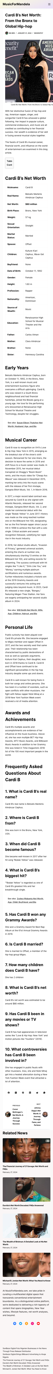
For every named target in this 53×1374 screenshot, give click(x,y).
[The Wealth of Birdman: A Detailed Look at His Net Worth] (26, 1226)
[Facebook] (8, 1093)
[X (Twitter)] (15, 1093)
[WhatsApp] (44, 1093)
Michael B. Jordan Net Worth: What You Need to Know (26, 1280)
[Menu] (49, 4)
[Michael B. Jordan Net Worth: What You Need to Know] (26, 1265)
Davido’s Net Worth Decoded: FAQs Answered (23, 1205)
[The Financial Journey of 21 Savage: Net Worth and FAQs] (26, 1150)
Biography (38, 33)
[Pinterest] (23, 1093)
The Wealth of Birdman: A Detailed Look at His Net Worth (25, 1366)
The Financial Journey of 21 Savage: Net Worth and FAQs (26, 1360)
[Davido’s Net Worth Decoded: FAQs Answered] (26, 1189)
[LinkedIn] (30, 1093)
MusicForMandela (16, 4)
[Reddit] (37, 1093)
